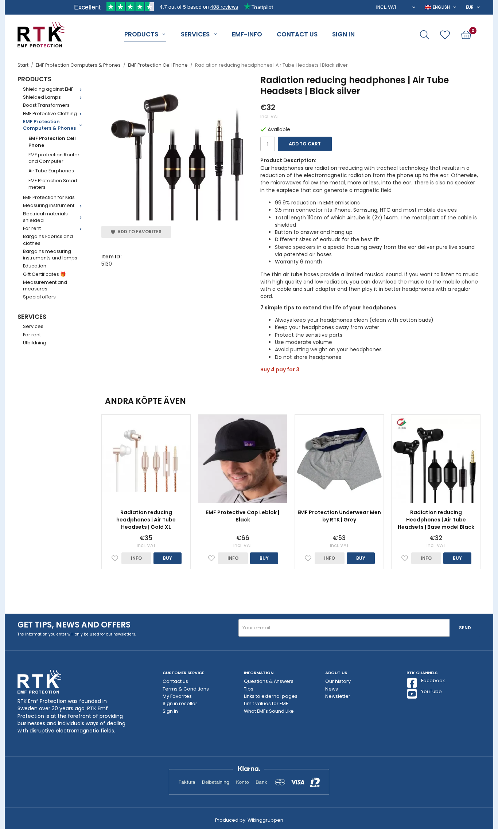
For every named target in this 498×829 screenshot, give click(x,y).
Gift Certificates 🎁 (44, 274)
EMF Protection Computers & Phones (49, 124)
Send (465, 628)
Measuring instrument (48, 205)
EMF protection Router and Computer (53, 158)
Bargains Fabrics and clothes (48, 239)
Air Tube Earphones (51, 171)
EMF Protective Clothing (50, 113)
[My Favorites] (445, 35)
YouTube (431, 691)
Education (34, 266)
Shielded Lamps (42, 97)
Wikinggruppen (265, 820)
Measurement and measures (45, 285)
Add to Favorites (138, 231)
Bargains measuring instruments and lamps (50, 254)
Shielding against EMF (48, 89)
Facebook (433, 680)
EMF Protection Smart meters (52, 183)
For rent (32, 228)
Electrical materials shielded (45, 217)
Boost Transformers (46, 105)
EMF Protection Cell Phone (52, 141)
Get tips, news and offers (74, 624)
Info (136, 558)
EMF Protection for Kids (49, 197)
